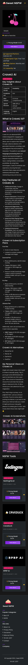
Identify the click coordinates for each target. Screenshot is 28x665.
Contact (6, 641)
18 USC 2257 (8, 638)
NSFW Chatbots (7, 78)
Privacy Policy (8, 630)
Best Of (6, 615)
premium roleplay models (13, 321)
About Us (7, 627)
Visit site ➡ (14, 46)
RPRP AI (6, 571)
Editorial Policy (9, 635)
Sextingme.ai (8, 481)
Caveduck (7, 526)
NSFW (6, 618)
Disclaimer (7, 632)
